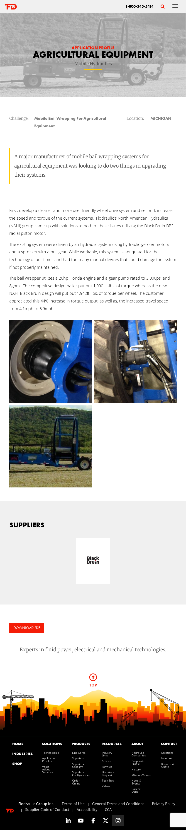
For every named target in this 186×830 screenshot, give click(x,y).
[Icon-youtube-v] (80, 820)
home (17, 743)
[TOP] (93, 677)
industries (21, 753)
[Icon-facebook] (93, 820)
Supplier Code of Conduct (47, 809)
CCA (108, 809)
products (81, 743)
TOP (93, 685)
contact (169, 743)
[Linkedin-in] (68, 820)
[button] (162, 6)
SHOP (17, 763)
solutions (51, 743)
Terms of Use (73, 803)
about (137, 743)
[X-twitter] (105, 820)
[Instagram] (118, 820)
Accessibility (87, 809)
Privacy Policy (163, 803)
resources (111, 743)
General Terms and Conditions (118, 803)
